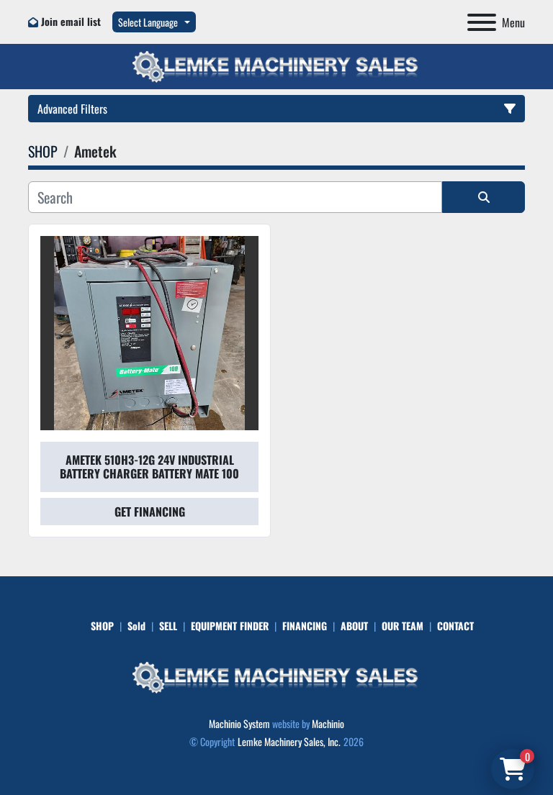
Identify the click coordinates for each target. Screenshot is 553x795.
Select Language (148, 21)
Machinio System (239, 723)
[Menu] (481, 22)
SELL (168, 625)
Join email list (71, 21)
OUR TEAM (402, 625)
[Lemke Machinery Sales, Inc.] (276, 675)
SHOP (102, 625)
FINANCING (304, 625)
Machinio (328, 723)
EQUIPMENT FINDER (230, 625)
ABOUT (354, 625)
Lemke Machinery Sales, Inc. (289, 741)
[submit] (483, 197)
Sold (136, 625)
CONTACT (455, 625)
